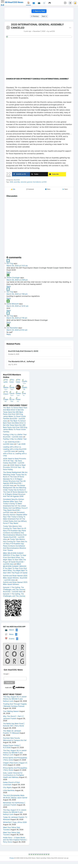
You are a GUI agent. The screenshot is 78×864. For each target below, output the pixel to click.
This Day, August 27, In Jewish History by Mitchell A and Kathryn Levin (14, 812)
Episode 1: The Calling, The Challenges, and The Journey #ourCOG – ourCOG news (14, 589)
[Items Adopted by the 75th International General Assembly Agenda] (18, 387)
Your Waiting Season (11, 711)
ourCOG (44, 182)
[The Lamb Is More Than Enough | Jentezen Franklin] (6, 381)
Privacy (12, 858)
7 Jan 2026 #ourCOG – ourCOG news (12, 443)
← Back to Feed (39, 11)
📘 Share (47, 189)
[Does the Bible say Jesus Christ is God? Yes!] (24, 393)
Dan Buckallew (12, 328)
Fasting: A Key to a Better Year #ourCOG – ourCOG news (15, 435)
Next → (44, 16)
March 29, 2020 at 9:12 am (16, 330)
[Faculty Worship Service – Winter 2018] (12, 393)
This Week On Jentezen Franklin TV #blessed (12, 732)
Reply (8, 272)
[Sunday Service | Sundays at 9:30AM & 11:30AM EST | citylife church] (12, 387)
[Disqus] (39, 227)
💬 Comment (30, 189)
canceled (23, 182)
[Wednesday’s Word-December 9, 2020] (6, 387)
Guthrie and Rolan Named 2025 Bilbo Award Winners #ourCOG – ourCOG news (15, 578)
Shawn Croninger (13, 278)
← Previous (34, 16)
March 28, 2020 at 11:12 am (17, 266)
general (29, 182)
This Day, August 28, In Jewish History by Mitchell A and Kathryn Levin (15, 752)
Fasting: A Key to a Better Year (15, 439)
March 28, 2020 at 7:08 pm (17, 294)
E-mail (6, 674)
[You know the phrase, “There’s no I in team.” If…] (12, 381)
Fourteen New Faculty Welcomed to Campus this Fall (14, 739)
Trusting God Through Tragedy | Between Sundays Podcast (15, 705)
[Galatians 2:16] (24, 387)
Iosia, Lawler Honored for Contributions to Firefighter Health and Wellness (13, 775)
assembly (17, 182)
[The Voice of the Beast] (18, 381)
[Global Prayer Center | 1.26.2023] (18, 393)
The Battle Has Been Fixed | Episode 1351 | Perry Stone (13, 725)
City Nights (7, 787)
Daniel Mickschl (12, 304)
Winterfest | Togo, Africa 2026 (15, 822)
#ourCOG (17, 180)
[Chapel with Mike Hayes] (6, 399)
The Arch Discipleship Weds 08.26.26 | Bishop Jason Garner (15, 796)
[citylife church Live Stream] (24, 381)
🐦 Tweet (65, 189)
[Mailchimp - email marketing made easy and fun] (15, 689)
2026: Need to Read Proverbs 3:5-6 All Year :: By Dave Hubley (14, 467)
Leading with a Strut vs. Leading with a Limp (14, 453)
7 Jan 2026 (21, 444)
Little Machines (9, 790)
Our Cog (9, 263)
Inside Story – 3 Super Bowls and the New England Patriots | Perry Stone (15, 840)
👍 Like (13, 189)
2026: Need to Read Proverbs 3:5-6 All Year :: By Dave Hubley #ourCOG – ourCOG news (14, 462)
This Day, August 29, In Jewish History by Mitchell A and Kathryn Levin (15, 699)
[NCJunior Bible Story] (12, 399)
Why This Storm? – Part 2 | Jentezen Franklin (13, 717)
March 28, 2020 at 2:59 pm (17, 280)
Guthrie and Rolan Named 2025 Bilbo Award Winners (15, 583)
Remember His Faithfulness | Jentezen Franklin (14, 804)
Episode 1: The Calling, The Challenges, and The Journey (14, 595)
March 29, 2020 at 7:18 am (16, 318)
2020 (11, 182)
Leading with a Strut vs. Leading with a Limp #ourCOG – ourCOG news (14, 449)
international (37, 182)
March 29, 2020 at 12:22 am (17, 306)
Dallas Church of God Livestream (11, 783)
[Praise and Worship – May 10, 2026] (18, 399)
